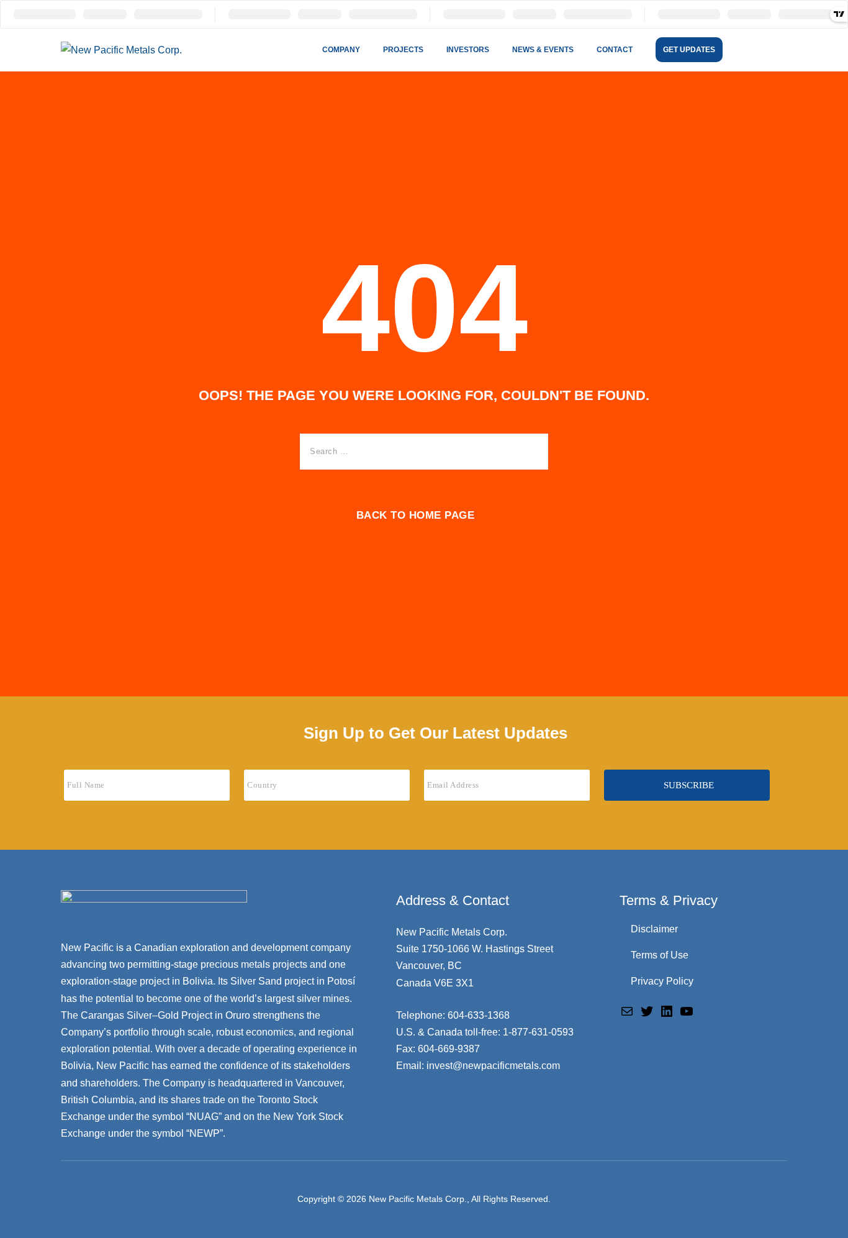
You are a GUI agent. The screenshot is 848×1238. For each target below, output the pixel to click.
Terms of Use (659, 955)
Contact (615, 49)
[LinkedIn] (666, 1011)
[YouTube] (686, 1011)
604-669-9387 (449, 1049)
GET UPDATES (689, 49)
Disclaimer (654, 929)
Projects (403, 49)
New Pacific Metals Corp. (418, 1199)
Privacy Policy (662, 981)
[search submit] (529, 451)
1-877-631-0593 (538, 1032)
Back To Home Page (415, 515)
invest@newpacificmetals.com (493, 1065)
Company (341, 49)
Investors (467, 49)
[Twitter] (646, 1011)
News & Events (543, 49)
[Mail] (627, 1011)
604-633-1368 (479, 1015)
